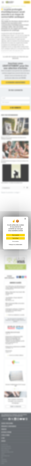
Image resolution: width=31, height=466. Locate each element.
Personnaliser (15, 241)
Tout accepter (15, 235)
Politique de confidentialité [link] (15, 244)
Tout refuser (15, 238)
